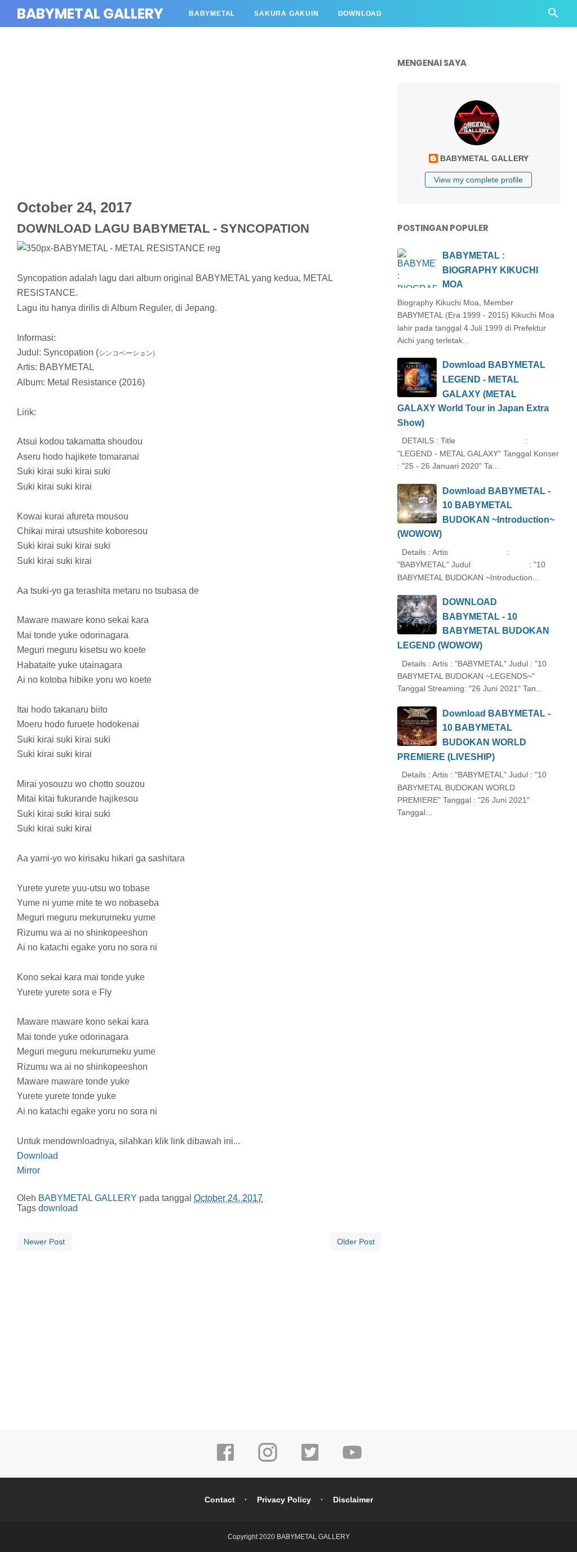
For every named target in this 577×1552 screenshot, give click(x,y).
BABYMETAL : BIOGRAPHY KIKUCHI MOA (490, 270)
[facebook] (225, 1460)
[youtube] (352, 1460)
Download (37, 1155)
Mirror (28, 1170)
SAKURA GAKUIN (286, 13)
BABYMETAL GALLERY (90, 14)
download (58, 1208)
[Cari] (553, 16)
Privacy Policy (284, 1499)
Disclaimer (353, 1499)
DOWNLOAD (360, 13)
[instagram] (267, 1460)
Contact (220, 1499)
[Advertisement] (290, 126)
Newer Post (44, 1241)
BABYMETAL (212, 13)
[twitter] (310, 1460)
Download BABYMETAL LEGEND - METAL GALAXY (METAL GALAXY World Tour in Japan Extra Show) (473, 393)
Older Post (356, 1241)
